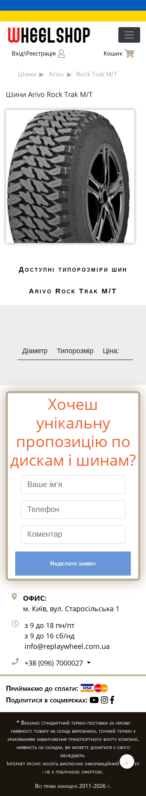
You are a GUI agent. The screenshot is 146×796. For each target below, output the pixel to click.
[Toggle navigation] (129, 35)
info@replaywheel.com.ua (67, 646)
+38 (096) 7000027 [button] (55, 663)
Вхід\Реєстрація (34, 53)
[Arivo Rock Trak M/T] (70, 176)
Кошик (113, 53)
